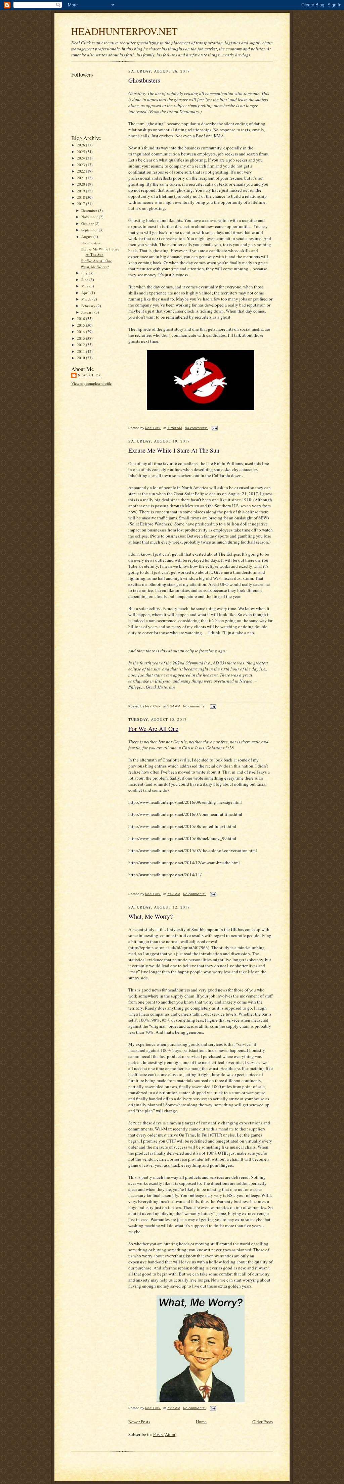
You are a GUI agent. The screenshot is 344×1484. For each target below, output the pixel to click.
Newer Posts (139, 1422)
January (87, 312)
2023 (81, 164)
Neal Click (89, 375)
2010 (81, 357)
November (90, 216)
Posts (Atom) (164, 1434)
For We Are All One (96, 260)
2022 (81, 171)
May (85, 285)
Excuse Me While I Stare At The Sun (100, 251)
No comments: (196, 428)
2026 (81, 144)
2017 (81, 203)
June (85, 279)
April (85, 292)
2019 (81, 190)
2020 (81, 184)
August (87, 236)
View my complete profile (91, 383)
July (85, 272)
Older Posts (262, 1422)
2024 (81, 157)
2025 (81, 151)
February (88, 305)
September (90, 229)
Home (201, 1422)
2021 (81, 177)
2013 (81, 338)
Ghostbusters (90, 242)
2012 (81, 344)
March (86, 299)
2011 (81, 351)
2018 (81, 197)
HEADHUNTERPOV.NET (124, 31)
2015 (81, 325)
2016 (81, 318)
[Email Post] (214, 428)
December (89, 210)
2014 (81, 331)
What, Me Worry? (95, 266)
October (88, 223)
